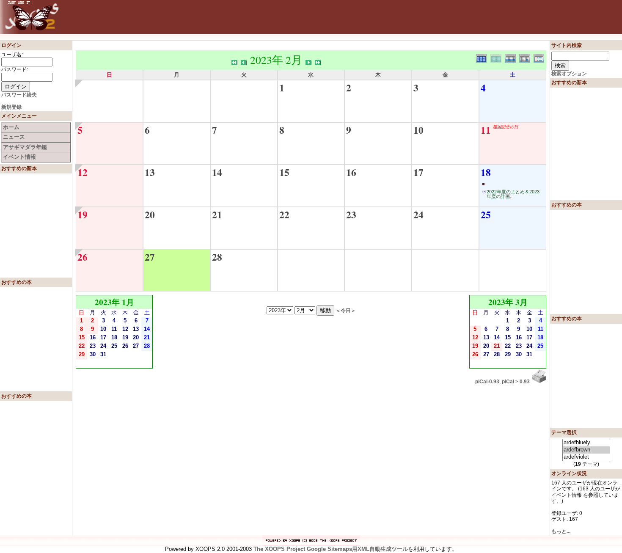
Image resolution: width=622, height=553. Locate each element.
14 (217, 172)
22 (284, 214)
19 (82, 214)
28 (217, 257)
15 (284, 172)
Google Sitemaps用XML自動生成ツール (357, 549)
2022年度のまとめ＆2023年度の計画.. (513, 194)
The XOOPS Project (279, 549)
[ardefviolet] (586, 457)
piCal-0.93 (487, 382)
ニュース (14, 137)
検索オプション (569, 74)
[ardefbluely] (586, 442)
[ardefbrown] (586, 450)
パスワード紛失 (19, 95)
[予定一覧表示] (540, 57)
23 (351, 214)
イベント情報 (19, 157)
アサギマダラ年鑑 (25, 147)
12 (82, 172)
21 (217, 214)
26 (82, 257)
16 (351, 172)
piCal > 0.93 (516, 382)
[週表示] (512, 57)
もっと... (560, 531)
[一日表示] (526, 57)
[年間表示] (483, 57)
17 (418, 172)
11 (486, 130)
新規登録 (11, 107)
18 (486, 172)
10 (418, 130)
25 (486, 214)
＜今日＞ (346, 310)
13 (150, 172)
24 (418, 214)
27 (150, 257)
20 (150, 214)
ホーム (11, 127)
